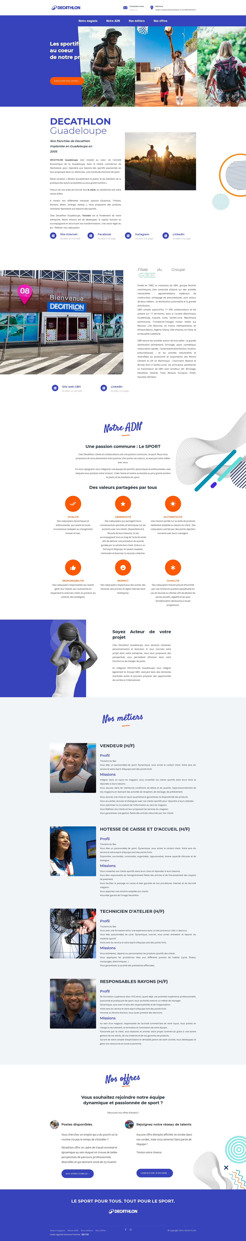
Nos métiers (87, 1230)
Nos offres (100, 1230)
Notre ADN (73, 1230)
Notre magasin (57, 1230)
